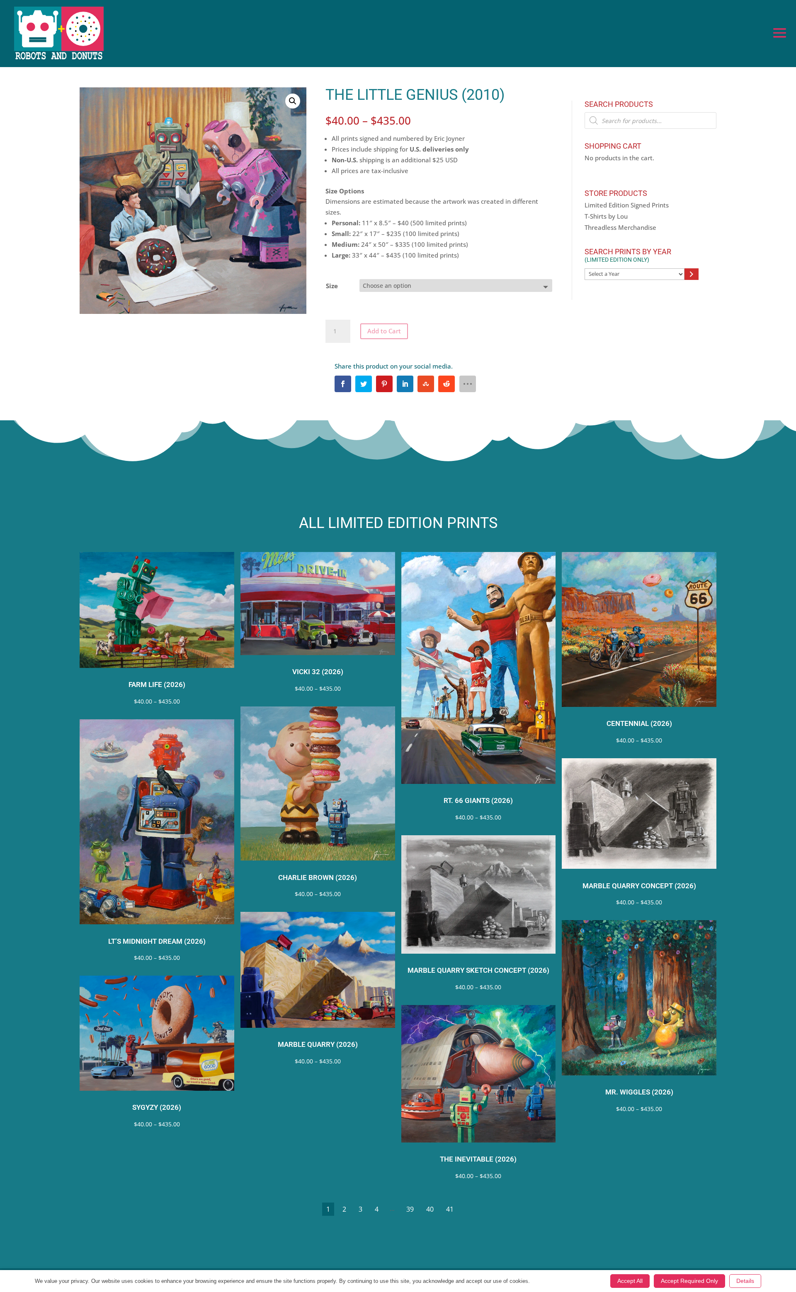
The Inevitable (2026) (478, 1159)
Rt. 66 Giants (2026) (478, 800)
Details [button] (745, 1281)
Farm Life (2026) (157, 684)
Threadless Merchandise (620, 227)
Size (332, 286)
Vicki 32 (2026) (317, 671)
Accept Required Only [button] (689, 1281)
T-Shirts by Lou (606, 216)
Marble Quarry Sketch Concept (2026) (478, 970)
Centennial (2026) (639, 723)
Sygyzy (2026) (156, 1107)
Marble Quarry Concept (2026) (639, 885)
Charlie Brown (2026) (317, 877)
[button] (292, 101)
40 (430, 1209)
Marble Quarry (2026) (318, 1044)
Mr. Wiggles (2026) (639, 1092)
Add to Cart (384, 331)
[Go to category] (691, 274)
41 (450, 1209)
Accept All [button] (630, 1281)
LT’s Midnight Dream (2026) (157, 941)
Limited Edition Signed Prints (627, 205)
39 (410, 1209)
